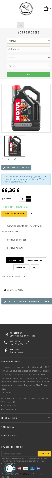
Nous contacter (12, 409)
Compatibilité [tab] (21, 267)
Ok (28, 74)
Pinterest (15, 159)
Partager (2, 159)
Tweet (8, 159)
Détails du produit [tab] (35, 260)
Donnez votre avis (18, 167)
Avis (34, 267)
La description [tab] (15, 260)
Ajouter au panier (14, 214)
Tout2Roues (25, 474)
